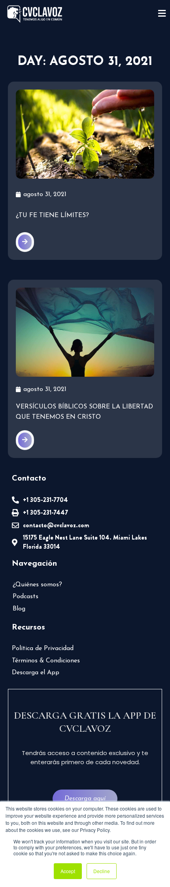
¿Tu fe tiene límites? (52, 215)
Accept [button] (67, 871)
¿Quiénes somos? (37, 585)
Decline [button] (101, 871)
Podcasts (25, 596)
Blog (19, 609)
